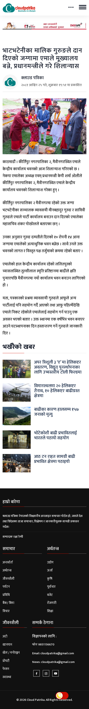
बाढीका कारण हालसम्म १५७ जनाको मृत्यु (56, 412)
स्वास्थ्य (7, 677)
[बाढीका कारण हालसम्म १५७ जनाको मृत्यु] (17, 416)
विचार (6, 611)
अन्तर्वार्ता (8, 562)
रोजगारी (51, 603)
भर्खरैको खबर (19, 347)
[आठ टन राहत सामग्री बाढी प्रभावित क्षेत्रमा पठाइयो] (17, 463)
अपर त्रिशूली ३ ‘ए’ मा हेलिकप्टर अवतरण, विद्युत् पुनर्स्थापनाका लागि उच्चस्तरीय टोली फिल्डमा (57, 367)
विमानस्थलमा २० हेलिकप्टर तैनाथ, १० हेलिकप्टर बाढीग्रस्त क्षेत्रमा (56, 391)
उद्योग (50, 562)
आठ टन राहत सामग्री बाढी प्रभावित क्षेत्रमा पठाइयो (54, 459)
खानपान (7, 644)
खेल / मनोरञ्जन (11, 652)
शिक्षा (50, 611)
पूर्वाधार (51, 586)
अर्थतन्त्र (7, 570)
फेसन (6, 669)
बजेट (50, 595)
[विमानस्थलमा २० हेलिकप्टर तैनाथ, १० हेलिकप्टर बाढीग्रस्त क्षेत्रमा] (17, 392)
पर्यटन (6, 586)
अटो (5, 636)
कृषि (49, 578)
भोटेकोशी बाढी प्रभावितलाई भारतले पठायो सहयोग (55, 435)
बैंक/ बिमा (8, 603)
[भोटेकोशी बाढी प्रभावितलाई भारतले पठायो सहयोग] (17, 439)
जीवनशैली (8, 578)
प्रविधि (6, 595)
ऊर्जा (50, 570)
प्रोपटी (6, 661)
